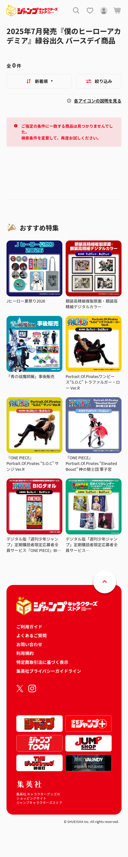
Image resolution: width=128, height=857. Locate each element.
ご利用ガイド (29, 626)
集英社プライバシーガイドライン (48, 671)
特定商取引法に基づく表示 (42, 662)
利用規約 (25, 653)
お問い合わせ (29, 644)
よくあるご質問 (31, 635)
